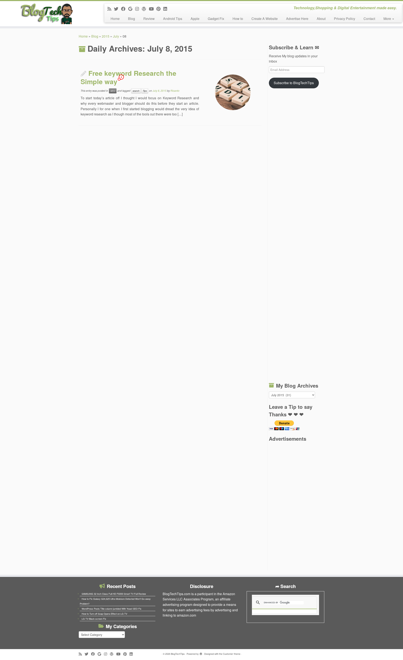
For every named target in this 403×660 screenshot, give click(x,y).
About (321, 18)
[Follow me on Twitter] (117, 8)
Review (149, 18)
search (136, 90)
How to (238, 18)
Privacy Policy (344, 18)
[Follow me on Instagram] (138, 8)
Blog (131, 18)
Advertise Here (297, 18)
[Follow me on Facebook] (124, 8)
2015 (105, 36)
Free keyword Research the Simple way (128, 77)
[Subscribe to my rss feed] (110, 8)
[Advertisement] (296, 236)
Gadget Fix (216, 18)
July (116, 36)
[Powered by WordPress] (200, 652)
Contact (369, 18)
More (387, 18)
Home (115, 18)
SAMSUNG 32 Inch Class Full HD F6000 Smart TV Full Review (114, 593)
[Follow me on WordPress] (145, 8)
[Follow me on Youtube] (152, 8)
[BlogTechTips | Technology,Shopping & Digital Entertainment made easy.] (46, 13)
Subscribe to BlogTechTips (294, 82)
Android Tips (172, 18)
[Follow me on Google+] (131, 8)
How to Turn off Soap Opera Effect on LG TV (104, 613)
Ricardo (174, 90)
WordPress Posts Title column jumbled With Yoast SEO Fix (111, 608)
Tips (145, 90)
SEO (112, 90)
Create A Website (264, 18)
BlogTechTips (178, 653)
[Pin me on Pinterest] (159, 8)
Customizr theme (231, 653)
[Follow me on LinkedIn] (166, 8)
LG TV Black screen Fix (94, 618)
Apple (195, 18)
